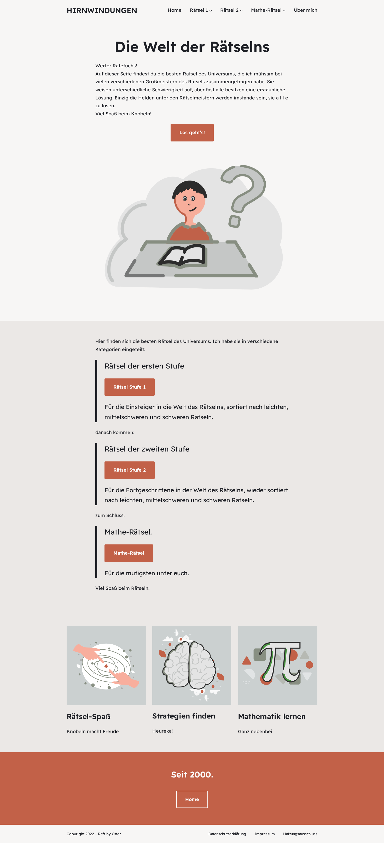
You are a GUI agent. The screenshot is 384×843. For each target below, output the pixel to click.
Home (192, 799)
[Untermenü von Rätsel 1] (210, 10)
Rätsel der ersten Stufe (144, 365)
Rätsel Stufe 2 (129, 470)
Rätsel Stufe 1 (129, 387)
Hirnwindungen (102, 10)
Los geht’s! (192, 132)
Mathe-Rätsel (127, 531)
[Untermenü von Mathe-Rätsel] (284, 10)
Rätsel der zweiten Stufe (146, 448)
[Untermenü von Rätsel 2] (241, 10)
